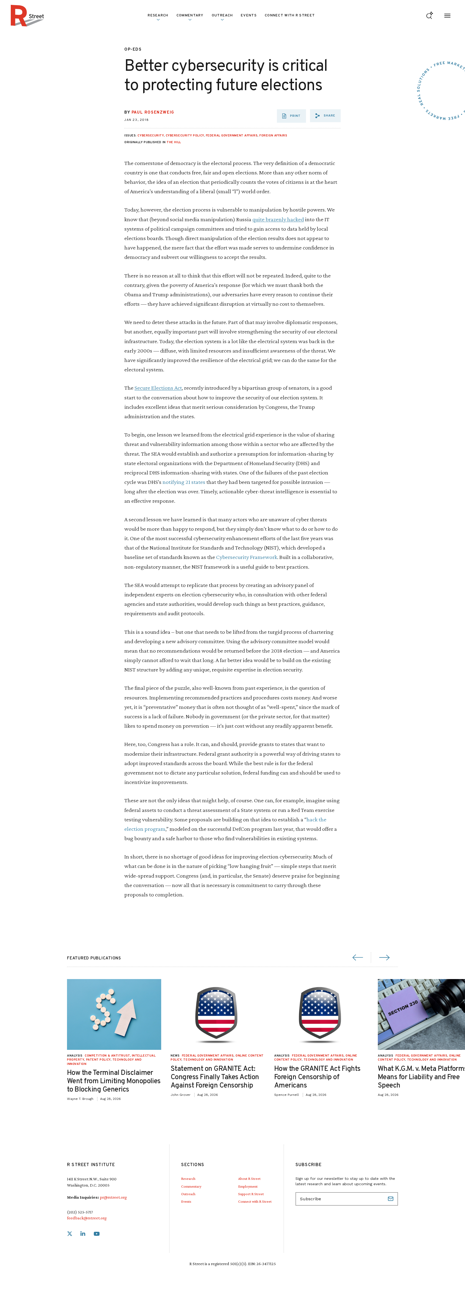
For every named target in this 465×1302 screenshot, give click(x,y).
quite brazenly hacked (278, 219)
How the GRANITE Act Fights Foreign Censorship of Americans (317, 1077)
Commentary (191, 1186)
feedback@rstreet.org (87, 1218)
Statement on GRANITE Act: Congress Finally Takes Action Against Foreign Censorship (215, 1077)
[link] (69, 1234)
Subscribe (391, 1199)
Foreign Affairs (273, 136)
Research (188, 1178)
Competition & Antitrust (107, 1056)
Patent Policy (98, 1060)
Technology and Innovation (208, 1060)
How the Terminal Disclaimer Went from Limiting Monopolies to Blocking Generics (114, 1081)
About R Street (249, 1178)
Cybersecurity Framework (246, 557)
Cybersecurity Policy (185, 136)
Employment (248, 1186)
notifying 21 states (184, 481)
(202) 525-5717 (80, 1212)
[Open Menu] (447, 16)
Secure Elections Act (158, 387)
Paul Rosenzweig (153, 112)
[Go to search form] (429, 16)
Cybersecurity (151, 136)
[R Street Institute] (27, 15)
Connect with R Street (290, 15)
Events (249, 15)
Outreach (222, 15)
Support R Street (251, 1194)
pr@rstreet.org (113, 1197)
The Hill (174, 142)
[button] (325, 115)
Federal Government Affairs (232, 136)
